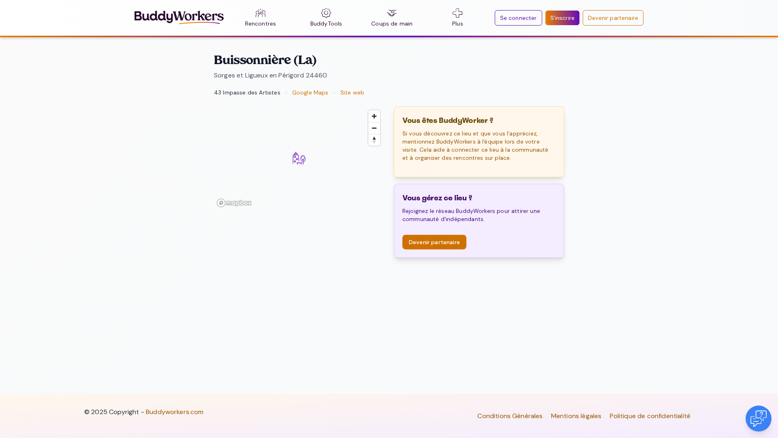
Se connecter (518, 17)
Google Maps (310, 92)
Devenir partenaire (613, 17)
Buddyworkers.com (175, 412)
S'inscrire (562, 17)
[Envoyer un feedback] (759, 419)
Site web (352, 92)
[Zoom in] (374, 116)
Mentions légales (576, 416)
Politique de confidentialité (650, 416)
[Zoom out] (374, 128)
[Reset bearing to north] (374, 140)
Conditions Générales (510, 416)
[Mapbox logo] (234, 203)
